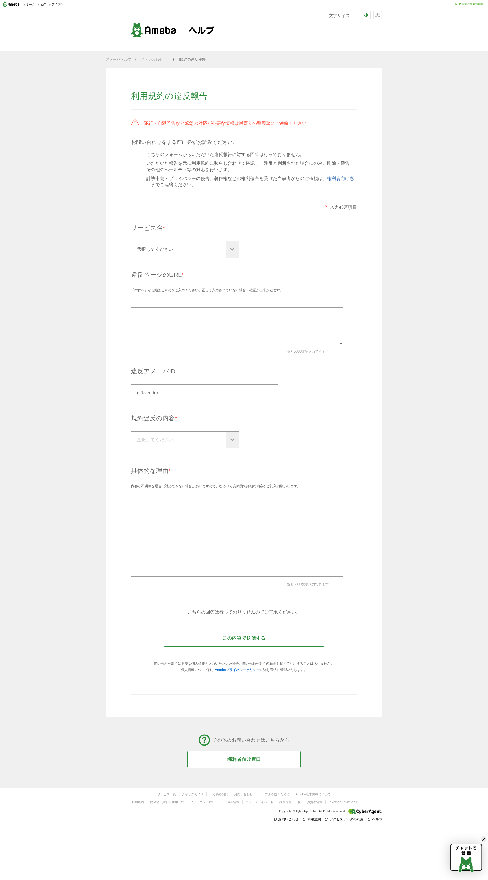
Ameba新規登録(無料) (469, 4)
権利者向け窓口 (244, 759)
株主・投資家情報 (310, 802)
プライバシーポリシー (205, 802)
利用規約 (138, 802)
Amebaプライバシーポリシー (237, 670)
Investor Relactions (342, 802)
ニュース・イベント (259, 802)
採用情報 (285, 802)
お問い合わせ (152, 59)
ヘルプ (377, 819)
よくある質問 (219, 794)
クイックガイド (193, 794)
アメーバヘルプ (118, 59)
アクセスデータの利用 (346, 819)
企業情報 (233, 802)
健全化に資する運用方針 (167, 802)
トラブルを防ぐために (274, 794)
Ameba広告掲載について (313, 794)
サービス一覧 (166, 794)
